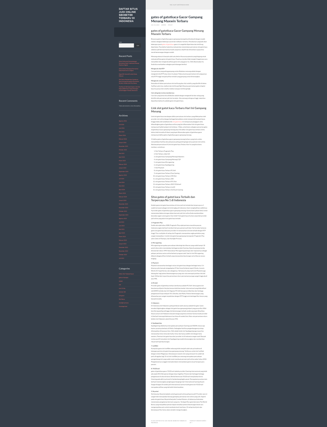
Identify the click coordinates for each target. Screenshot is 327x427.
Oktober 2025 (123, 150)
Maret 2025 (122, 160)
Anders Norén (201, 420)
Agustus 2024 (123, 175)
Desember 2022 (123, 247)
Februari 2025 (123, 164)
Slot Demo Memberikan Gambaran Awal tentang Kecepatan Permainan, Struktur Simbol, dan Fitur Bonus (129, 81)
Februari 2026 (123, 139)
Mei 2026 (121, 131)
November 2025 (123, 146)
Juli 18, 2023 (155, 25)
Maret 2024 (122, 193)
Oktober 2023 (123, 211)
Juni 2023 (121, 225)
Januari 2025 (122, 168)
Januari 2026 (122, 142)
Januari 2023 (122, 244)
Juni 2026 (121, 128)
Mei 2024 (121, 186)
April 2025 (122, 157)
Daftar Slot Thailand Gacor (126, 274)
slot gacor (121, 295)
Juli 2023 (121, 222)
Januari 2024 (122, 200)
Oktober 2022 (123, 254)
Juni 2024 (121, 182)
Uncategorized (123, 306)
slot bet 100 (122, 292)
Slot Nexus (122, 299)
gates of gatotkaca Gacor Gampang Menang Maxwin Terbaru (177, 19)
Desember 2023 (123, 204)
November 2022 (123, 251)
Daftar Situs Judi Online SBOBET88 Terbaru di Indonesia (128, 15)
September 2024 (123, 171)
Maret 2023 (122, 236)
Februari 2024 (123, 196)
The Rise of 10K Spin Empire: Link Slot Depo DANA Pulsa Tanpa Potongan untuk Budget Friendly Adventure (129, 88)
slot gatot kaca (177, 122)
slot (120, 284)
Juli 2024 (121, 178)
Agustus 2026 (123, 121)
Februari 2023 (123, 240)
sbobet (121, 281)
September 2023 (123, 215)
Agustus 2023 (123, 218)
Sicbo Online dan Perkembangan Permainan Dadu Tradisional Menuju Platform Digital (129, 63)
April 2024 (122, 189)
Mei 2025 (121, 153)
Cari (120, 42)
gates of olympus (123, 277)
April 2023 (122, 233)
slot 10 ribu (122, 288)
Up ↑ (191, 422)
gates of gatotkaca (168, 44)
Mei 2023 (121, 229)
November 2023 (123, 207)
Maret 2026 (122, 135)
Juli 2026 (121, 124)
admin (163, 25)
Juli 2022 (121, 258)
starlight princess (124, 303)
